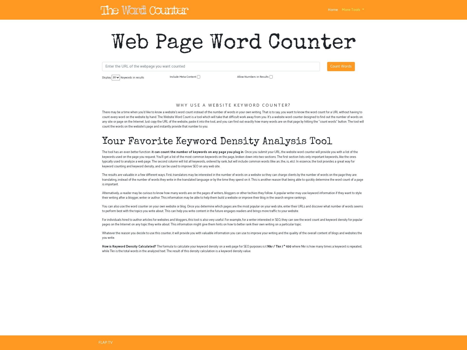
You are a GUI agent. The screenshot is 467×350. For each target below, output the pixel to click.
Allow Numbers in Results (253, 77)
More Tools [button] (351, 10)
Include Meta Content (183, 77)
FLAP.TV (106, 342)
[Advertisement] (233, 292)
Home (334, 10)
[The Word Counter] (144, 10)
